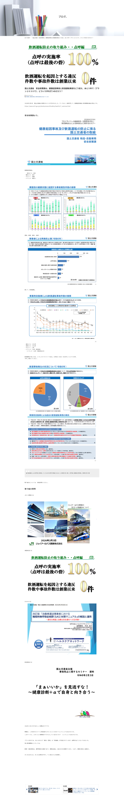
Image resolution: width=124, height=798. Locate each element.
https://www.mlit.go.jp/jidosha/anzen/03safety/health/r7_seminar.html (48, 106)
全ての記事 (27, 37)
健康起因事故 (32, 96)
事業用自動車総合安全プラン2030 (42, 96)
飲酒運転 (27, 96)
